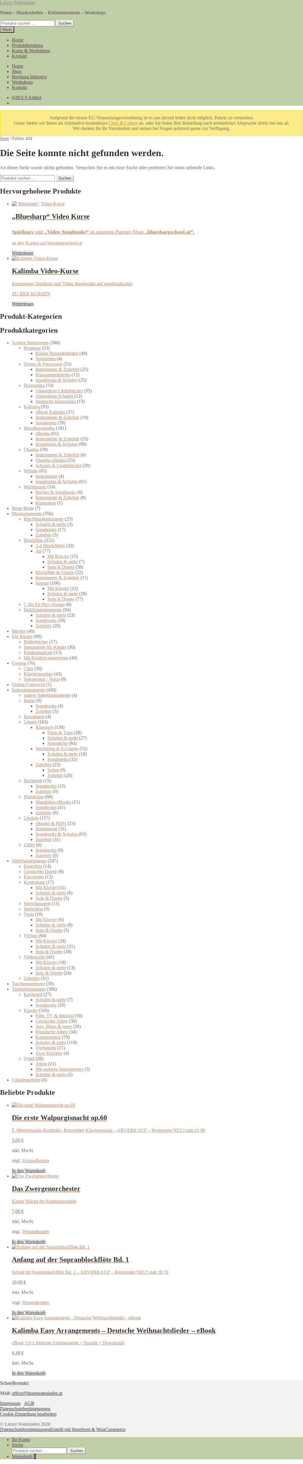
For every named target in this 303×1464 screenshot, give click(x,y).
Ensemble (33, 866)
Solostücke (57, 743)
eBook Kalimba (50, 412)
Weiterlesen (22, 253)
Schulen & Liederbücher (58, 465)
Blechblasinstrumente (44, 518)
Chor (28, 668)
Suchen (64, 23)
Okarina (31, 449)
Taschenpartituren (28, 983)
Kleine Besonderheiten (57, 353)
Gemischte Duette (40, 871)
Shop (17, 71)
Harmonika (34, 385)
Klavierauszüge (38, 673)
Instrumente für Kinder (45, 647)
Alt (38, 550)
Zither (29, 844)
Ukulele (31, 818)
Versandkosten (35, 1160)
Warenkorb (24, 1456)
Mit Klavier (58, 556)
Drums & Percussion (43, 364)
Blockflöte (33, 540)
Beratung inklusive (29, 76)
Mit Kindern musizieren (46, 657)
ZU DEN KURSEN (31, 293)
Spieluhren (46, 358)
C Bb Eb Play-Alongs (44, 604)
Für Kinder (22, 636)
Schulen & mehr (51, 524)
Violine (30, 935)
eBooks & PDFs (51, 823)
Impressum (10, 1403)
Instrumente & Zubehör (57, 369)
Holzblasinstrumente (43, 609)
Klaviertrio (34, 876)
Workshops (22, 82)
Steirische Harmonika (56, 401)
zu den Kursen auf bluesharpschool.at (47, 242)
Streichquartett (37, 903)
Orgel (29, 1058)
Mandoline (34, 796)
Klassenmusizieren (53, 374)
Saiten (53, 770)
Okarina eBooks (51, 460)
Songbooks (46, 422)
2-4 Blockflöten (50, 545)
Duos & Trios (60, 732)
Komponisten (48, 1037)
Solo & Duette (60, 567)
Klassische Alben (52, 1031)
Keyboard (33, 994)
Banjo (29, 700)
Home (17, 39)
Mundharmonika (39, 428)
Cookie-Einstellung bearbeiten (28, 1414)
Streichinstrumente (29, 860)
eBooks (43, 433)
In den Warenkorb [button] (29, 1170)
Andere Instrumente (30, 342)
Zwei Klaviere (49, 1053)
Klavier (31, 1010)
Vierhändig (46, 1047)
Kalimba (32, 406)
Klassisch (44, 727)
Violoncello (34, 956)
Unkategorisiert (26, 1079)
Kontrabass (34, 882)
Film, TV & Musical (55, 1015)
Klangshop (46, 502)
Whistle (31, 470)
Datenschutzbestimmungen (25, 1408)
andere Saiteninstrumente (47, 695)
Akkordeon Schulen (54, 396)
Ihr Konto (21, 1439)
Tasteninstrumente (29, 989)
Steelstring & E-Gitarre (57, 748)
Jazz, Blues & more (54, 1026)
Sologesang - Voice (42, 679)
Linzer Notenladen (17, 2)
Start (4, 138)
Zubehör (43, 534)
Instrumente (46, 476)
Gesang (19, 663)
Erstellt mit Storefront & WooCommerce (87, 1429)
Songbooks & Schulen (57, 380)
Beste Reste (23, 508)
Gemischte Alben (52, 1021)
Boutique (32, 347)
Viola (29, 914)
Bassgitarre (34, 716)
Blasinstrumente (27, 513)
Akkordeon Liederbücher (59, 390)
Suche (17, 1444)
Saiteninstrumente (28, 689)
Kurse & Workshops (31, 50)
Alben (41, 1063)
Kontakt (19, 55)
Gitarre (30, 721)
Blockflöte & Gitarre (55, 572)
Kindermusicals (38, 652)
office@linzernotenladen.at (37, 1393)
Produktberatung (27, 45)
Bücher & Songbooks (56, 492)
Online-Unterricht (28, 684)
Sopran (42, 583)
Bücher (18, 631)
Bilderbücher (36, 641)
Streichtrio (33, 908)
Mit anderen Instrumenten (59, 1069)
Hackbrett (33, 780)
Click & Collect (123, 123)
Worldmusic (35, 486)
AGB (29, 1403)
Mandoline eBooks (53, 802)
